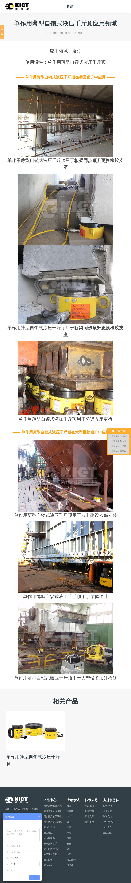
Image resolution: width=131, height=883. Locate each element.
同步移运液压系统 (53, 821)
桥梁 (69, 805)
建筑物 (70, 810)
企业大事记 (108, 821)
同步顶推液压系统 (53, 810)
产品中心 (50, 800)
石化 (69, 843)
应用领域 (73, 800)
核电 (69, 838)
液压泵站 (48, 865)
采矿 (69, 848)
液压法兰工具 (50, 854)
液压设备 (48, 859)
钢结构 (70, 865)
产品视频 (89, 805)
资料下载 (89, 821)
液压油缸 (48, 832)
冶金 (69, 816)
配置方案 (89, 810)
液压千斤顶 (49, 827)
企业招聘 (107, 832)
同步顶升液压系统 (53, 805)
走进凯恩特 (111, 800)
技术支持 (91, 800)
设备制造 (71, 859)
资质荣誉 (107, 810)
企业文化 (107, 827)
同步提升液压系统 (53, 816)
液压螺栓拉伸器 (51, 848)
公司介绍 (107, 805)
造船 (69, 854)
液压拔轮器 (49, 838)
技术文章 (89, 816)
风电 (69, 832)
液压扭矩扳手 (50, 843)
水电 (69, 827)
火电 (69, 821)
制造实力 (107, 816)
